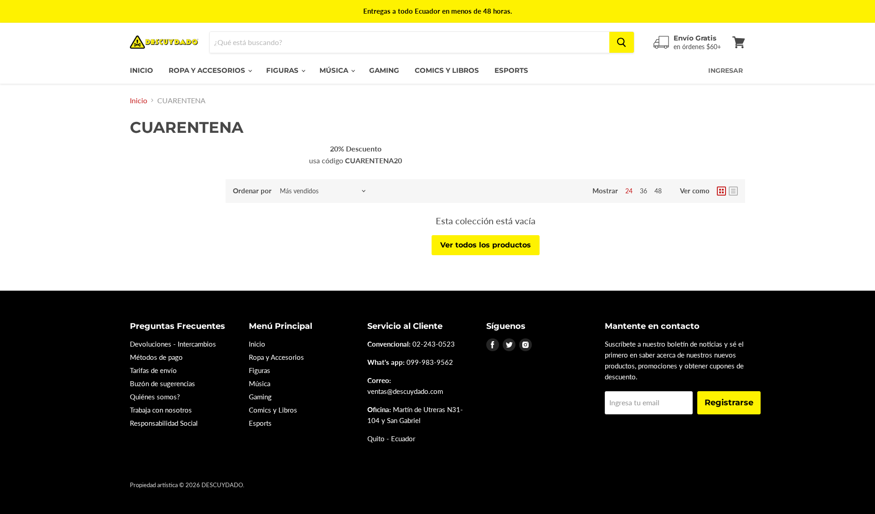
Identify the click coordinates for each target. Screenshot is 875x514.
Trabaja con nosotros (161, 410)
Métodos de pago (156, 357)
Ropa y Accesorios (208, 70)
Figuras (283, 70)
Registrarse (729, 403)
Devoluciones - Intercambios (173, 344)
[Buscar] (621, 42)
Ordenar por (252, 191)
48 (658, 191)
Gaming (384, 70)
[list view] (733, 191)
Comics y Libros (447, 70)
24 (629, 191)
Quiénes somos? (155, 397)
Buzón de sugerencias (162, 383)
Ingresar (725, 70)
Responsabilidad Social (164, 423)
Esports (511, 70)
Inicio (141, 70)
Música (334, 70)
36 (643, 191)
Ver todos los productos (485, 245)
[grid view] (721, 191)
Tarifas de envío (153, 370)
